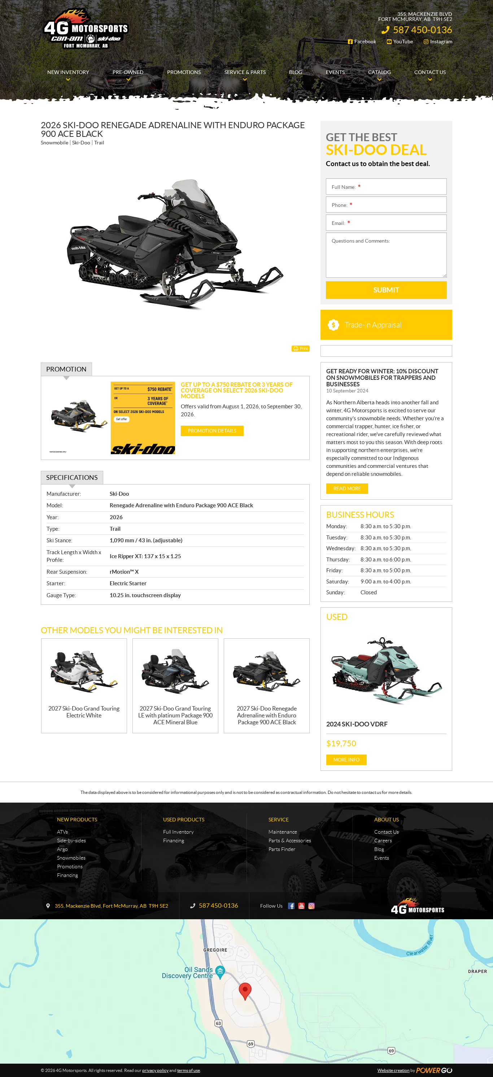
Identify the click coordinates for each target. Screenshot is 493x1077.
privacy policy (155, 1070)
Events (381, 858)
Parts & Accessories (290, 840)
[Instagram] (311, 906)
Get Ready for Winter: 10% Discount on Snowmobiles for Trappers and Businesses (382, 377)
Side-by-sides (71, 840)
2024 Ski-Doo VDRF (357, 724)
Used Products (183, 819)
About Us (386, 819)
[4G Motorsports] (86, 28)
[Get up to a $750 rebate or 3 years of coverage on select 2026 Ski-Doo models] (111, 418)
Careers (383, 840)
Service (279, 819)
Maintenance (283, 832)
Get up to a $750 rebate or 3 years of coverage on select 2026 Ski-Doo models (237, 390)
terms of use (188, 1070)
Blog (379, 849)
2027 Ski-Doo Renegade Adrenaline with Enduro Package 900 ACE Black (267, 715)
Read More (347, 488)
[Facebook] (291, 906)
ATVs (62, 832)
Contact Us (386, 832)
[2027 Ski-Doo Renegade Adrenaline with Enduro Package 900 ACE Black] (267, 672)
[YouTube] (301, 906)
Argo (62, 849)
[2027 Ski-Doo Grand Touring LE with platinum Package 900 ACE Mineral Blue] (175, 672)
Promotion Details (212, 431)
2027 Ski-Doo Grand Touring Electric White (83, 711)
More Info (346, 760)
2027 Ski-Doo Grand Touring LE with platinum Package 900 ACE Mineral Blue (175, 715)
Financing (67, 875)
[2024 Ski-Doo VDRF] (386, 670)
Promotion (66, 369)
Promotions (70, 866)
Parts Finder (282, 849)
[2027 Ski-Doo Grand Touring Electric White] (84, 672)
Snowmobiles (71, 858)
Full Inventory (178, 832)
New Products (77, 819)
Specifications (72, 477)
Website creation (394, 1070)
